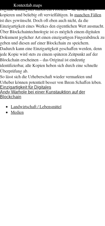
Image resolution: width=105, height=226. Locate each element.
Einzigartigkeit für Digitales (25, 87)
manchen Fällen (87, 14)
